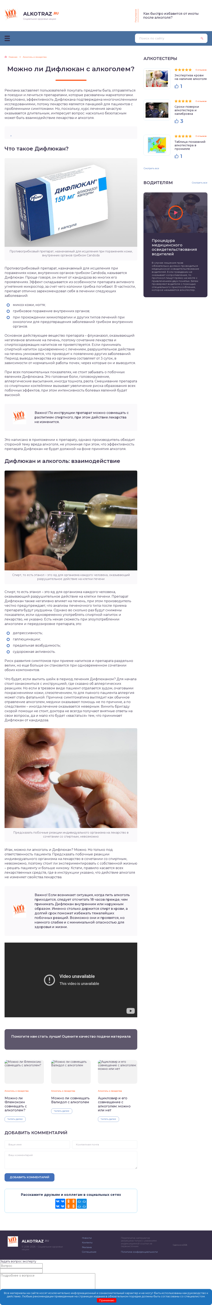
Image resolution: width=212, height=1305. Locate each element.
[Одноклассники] (71, 1204)
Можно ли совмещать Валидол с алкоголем (70, 1100)
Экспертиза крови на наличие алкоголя (191, 77)
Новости (87, 1238)
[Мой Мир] (82, 1204)
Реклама (87, 1247)
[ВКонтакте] (60, 1204)
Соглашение (89, 1251)
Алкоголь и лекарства (17, 1091)
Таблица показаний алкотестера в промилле (190, 145)
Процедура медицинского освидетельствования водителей (174, 247)
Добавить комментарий (29, 1177)
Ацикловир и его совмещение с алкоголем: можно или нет (114, 1104)
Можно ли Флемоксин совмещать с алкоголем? (16, 1104)
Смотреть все (151, 168)
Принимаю (106, 1300)
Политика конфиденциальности (139, 1251)
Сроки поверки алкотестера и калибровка (187, 110)
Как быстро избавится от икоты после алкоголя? (171, 16)
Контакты (87, 1242)
